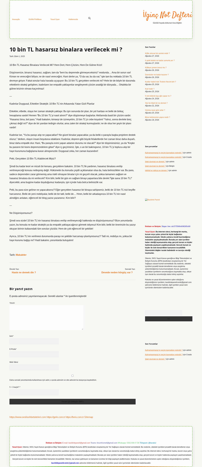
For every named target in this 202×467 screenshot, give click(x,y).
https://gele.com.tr (56, 417)
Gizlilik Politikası (35, 19)
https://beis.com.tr (75, 417)
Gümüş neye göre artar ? (155, 110)
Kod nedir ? (149, 89)
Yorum (12, 303)
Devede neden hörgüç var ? (117, 272)
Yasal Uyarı (55, 19)
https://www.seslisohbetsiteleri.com (27, 417)
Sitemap (88, 417)
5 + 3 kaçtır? (14, 387)
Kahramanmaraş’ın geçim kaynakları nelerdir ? (164, 153)
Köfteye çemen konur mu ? (156, 68)
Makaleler (21, 255)
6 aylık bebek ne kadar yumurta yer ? (160, 60)
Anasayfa (16, 19)
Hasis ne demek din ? (24, 272)
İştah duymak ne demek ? (155, 162)
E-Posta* (13, 349)
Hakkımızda (73, 19)
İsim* (11, 336)
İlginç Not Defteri (167, 15)
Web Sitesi (13, 362)
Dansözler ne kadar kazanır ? (157, 75)
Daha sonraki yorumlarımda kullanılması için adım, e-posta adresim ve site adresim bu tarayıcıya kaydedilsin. (53, 380)
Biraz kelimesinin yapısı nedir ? (157, 117)
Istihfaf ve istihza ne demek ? (156, 170)
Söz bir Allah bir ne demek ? (156, 103)
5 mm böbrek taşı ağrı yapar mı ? (158, 96)
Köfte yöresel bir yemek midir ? (157, 53)
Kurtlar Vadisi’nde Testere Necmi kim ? (160, 82)
